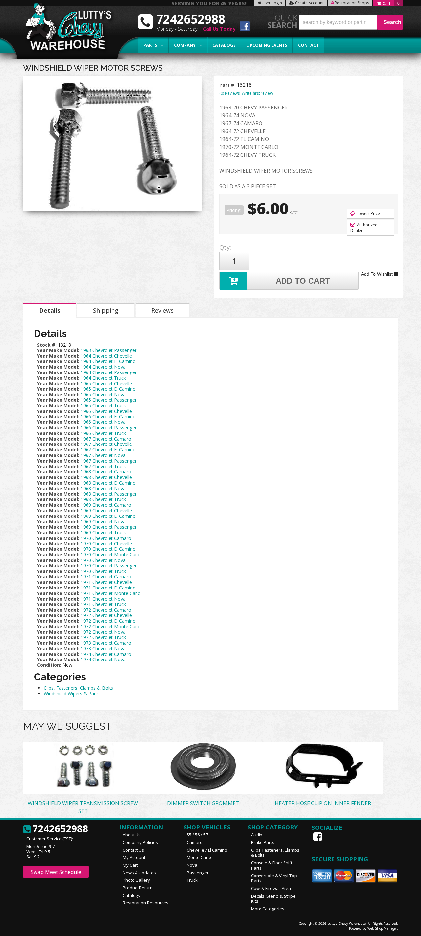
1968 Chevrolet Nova (103, 488)
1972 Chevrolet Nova (103, 632)
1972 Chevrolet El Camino (108, 621)
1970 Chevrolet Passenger (108, 566)
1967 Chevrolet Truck (103, 466)
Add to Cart (303, 280)
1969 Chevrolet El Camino (108, 516)
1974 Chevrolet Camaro (106, 654)
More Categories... (269, 908)
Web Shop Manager (382, 928)
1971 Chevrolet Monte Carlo (111, 593)
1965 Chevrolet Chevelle (106, 383)
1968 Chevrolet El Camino (108, 483)
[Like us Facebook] (318, 837)
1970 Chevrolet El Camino (108, 549)
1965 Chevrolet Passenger (108, 400)
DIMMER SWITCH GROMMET (203, 803)
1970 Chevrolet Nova (103, 560)
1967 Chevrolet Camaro (106, 439)
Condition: (49, 665)
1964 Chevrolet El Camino (108, 361)
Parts (150, 45)
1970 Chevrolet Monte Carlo (111, 554)
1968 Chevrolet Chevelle (106, 477)
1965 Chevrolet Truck (103, 405)
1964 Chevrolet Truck (103, 378)
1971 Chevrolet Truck (103, 604)
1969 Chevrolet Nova (103, 521)
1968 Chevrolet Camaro (106, 471)
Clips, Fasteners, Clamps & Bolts (78, 688)
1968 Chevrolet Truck (103, 499)
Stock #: (47, 345)
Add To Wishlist (377, 274)
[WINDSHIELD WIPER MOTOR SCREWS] (112, 145)
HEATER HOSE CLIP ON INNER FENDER (323, 803)
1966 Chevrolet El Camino (108, 416)
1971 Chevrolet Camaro (106, 576)
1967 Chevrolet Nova (103, 455)
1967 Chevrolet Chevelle (106, 444)
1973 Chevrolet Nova (103, 648)
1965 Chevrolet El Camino (108, 389)
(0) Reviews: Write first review (246, 93)
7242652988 (60, 829)
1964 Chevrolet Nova (103, 367)
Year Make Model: (58, 350)
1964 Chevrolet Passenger (108, 372)
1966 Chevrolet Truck (103, 433)
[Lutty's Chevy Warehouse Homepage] (64, 29)
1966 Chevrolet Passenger (108, 427)
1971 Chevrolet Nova (103, 599)
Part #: (228, 85)
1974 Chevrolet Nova (103, 659)
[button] (351, 22)
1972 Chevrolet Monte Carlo (111, 626)
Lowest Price (368, 213)
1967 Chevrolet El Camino (108, 449)
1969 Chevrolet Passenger (108, 527)
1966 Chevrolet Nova (103, 422)
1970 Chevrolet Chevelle (106, 543)
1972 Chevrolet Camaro (106, 610)
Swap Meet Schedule (56, 872)
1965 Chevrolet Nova (103, 394)
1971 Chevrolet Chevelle (106, 582)
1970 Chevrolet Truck (103, 571)
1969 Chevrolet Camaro (106, 505)
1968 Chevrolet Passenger (108, 494)
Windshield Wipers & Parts (72, 693)
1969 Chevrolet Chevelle (106, 510)
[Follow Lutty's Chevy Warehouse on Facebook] (245, 27)
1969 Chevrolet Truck (103, 532)
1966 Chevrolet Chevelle (106, 411)
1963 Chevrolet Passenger (108, 350)
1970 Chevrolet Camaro (106, 538)
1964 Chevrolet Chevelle (106, 356)
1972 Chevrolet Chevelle (106, 615)
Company (185, 45)
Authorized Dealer (364, 227)
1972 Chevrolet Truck (103, 637)
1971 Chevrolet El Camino (108, 588)
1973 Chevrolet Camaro (106, 643)
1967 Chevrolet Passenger (108, 461)
